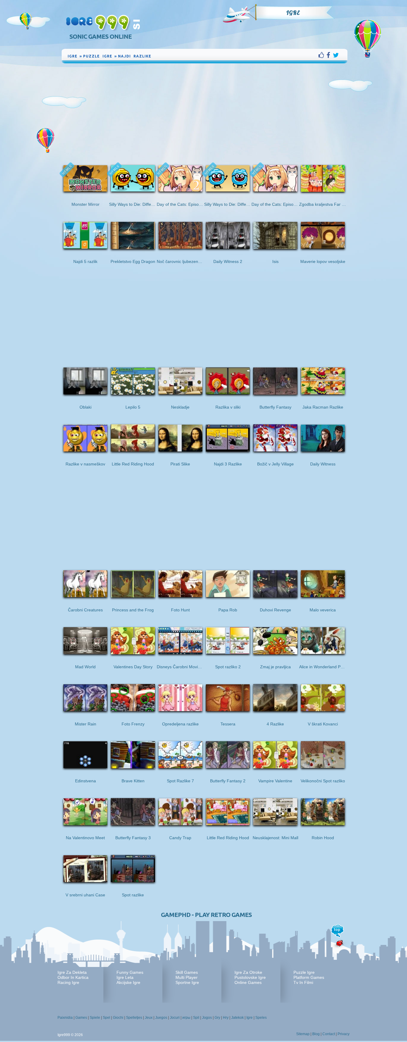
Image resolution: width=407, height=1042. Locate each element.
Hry (226, 1017)
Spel (106, 1017)
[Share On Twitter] (336, 55)
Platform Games (308, 977)
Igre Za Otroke (248, 972)
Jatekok (237, 1017)
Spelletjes (134, 1017)
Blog (316, 1034)
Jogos (207, 1017)
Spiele (95, 1017)
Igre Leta (124, 977)
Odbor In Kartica (73, 977)
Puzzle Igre (304, 972)
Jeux (149, 1017)
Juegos (161, 1017)
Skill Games (186, 972)
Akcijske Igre (128, 982)
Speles (261, 1017)
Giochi (118, 1017)
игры (186, 1017)
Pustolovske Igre (250, 977)
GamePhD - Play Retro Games (206, 914)
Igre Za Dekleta (72, 972)
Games (81, 1017)
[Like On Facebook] (323, 55)
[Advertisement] (205, 109)
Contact (328, 1034)
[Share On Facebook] (330, 55)
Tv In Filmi (303, 982)
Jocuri (175, 1017)
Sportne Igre (187, 982)
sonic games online (100, 36)
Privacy (343, 1034)
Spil (196, 1017)
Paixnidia (65, 1017)
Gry (217, 1017)
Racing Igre (68, 982)
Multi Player (186, 977)
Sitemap (303, 1034)
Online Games (248, 982)
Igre (293, 12)
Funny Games (129, 972)
